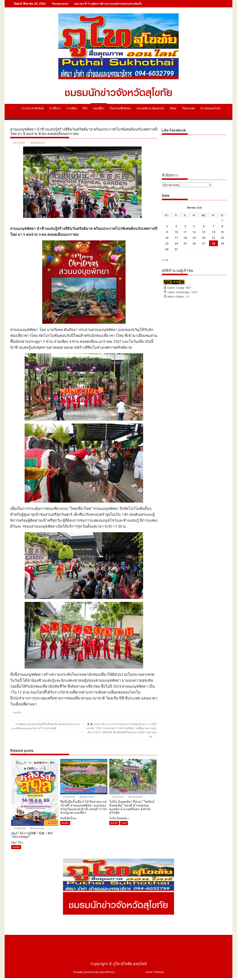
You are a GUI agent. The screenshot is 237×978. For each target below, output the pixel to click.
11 (185, 232)
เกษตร (124, 823)
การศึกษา (55, 108)
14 (213, 232)
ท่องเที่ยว (98, 108)
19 (194, 237)
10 (176, 232)
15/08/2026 (19, 828)
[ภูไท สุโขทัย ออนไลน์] (14, 107)
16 (166, 237)
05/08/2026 (68, 796)
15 (222, 232)
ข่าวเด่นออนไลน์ (210, 108)
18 (185, 237)
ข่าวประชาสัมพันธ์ (33, 108)
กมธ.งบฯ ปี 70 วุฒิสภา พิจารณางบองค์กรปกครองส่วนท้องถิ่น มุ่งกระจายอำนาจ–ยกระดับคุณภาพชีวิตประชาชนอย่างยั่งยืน (142, 3)
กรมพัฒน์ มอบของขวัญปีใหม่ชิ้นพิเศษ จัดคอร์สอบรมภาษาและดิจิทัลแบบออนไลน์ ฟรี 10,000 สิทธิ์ (45, 726)
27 (203, 243)
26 (194, 243)
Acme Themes (155, 972)
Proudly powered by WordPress (94, 972)
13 (203, 232)
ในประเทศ (188, 108)
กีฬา (85, 108)
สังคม (173, 108)
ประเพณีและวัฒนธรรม (150, 108)
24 (176, 243)
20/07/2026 (117, 796)
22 (222, 237)
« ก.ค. (165, 260)
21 (213, 237)
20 (203, 237)
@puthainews (38, 142)
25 (185, 243)
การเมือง (71, 108)
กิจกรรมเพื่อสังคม (120, 108)
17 (176, 237)
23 (166, 243)
